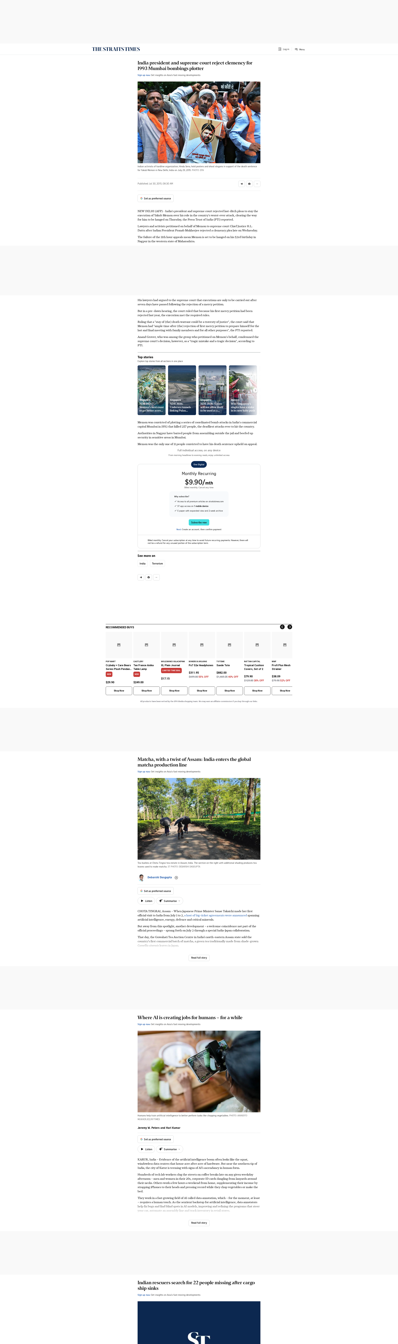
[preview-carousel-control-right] (255, 390)
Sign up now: (144, 75)
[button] (283, 49)
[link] (116, 49)
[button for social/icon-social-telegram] (241, 184)
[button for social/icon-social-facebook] (249, 184)
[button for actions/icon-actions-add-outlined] (176, 878)
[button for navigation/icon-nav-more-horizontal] (257, 184)
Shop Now (119, 690)
